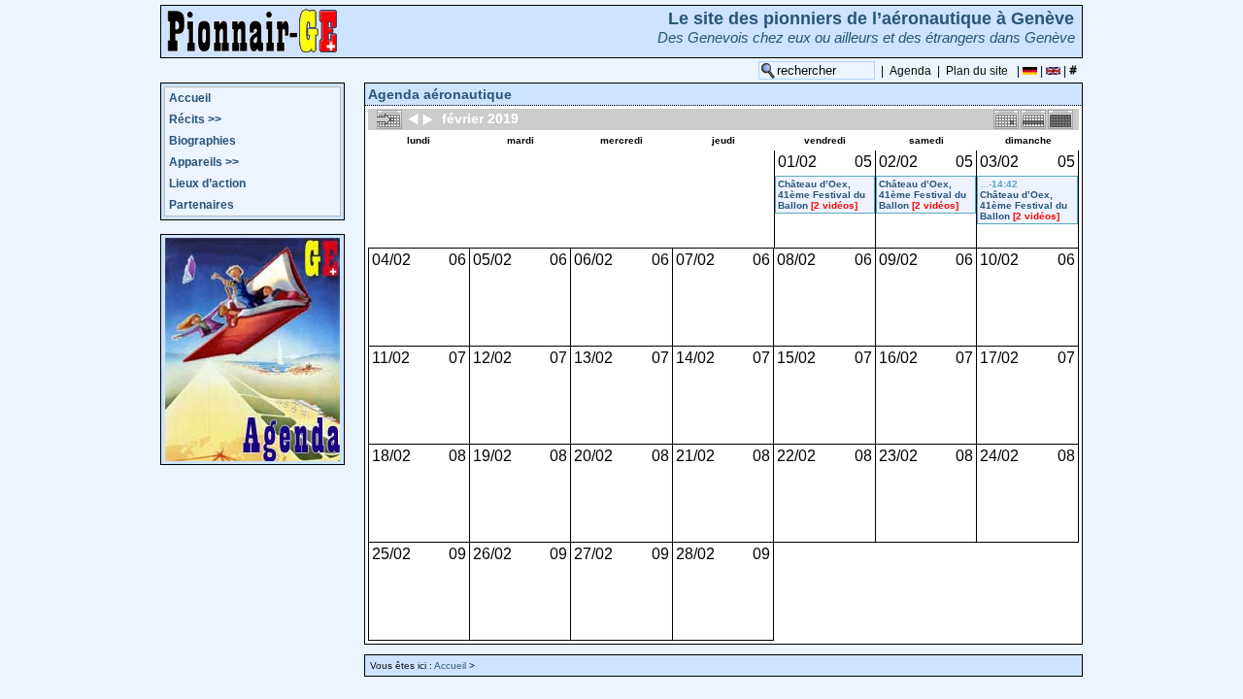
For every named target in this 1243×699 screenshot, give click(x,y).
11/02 (391, 358)
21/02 (695, 456)
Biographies (202, 141)
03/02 (999, 161)
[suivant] (427, 118)
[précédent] (413, 118)
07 (457, 358)
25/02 (391, 554)
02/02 (898, 161)
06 (457, 259)
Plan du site (977, 71)
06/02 (593, 259)
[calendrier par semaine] (1033, 118)
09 (457, 554)
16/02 (898, 358)
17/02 (999, 358)
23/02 (898, 456)
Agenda (910, 71)
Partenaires (201, 205)
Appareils (204, 162)
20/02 (593, 456)
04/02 (391, 259)
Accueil (190, 98)
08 (457, 456)
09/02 (898, 259)
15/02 (796, 358)
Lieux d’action (207, 183)
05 (863, 161)
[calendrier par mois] (1060, 118)
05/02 (492, 259)
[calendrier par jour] (1006, 118)
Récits (195, 119)
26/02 (492, 554)
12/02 (492, 358)
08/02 (796, 259)
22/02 (796, 456)
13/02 (593, 358)
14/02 (695, 358)
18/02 (391, 456)
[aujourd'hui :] (389, 118)
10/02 (999, 259)
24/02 (999, 456)
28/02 (695, 554)
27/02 (593, 554)
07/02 (695, 259)
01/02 (797, 161)
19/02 (492, 456)
